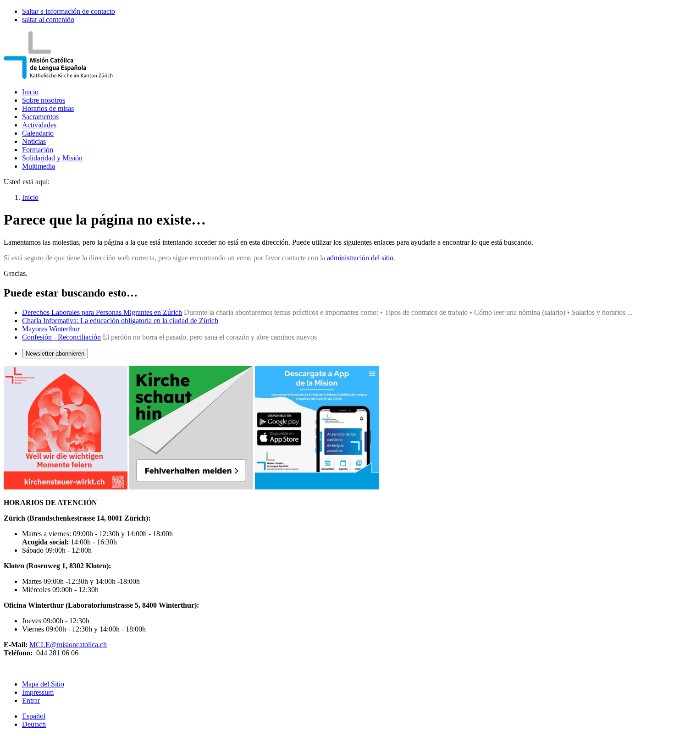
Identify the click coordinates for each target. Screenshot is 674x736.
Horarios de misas (48, 108)
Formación (37, 150)
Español (33, 716)
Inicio (30, 92)
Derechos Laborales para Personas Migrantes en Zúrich (102, 312)
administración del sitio (360, 258)
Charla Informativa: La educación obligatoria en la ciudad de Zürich (120, 320)
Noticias (34, 141)
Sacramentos (40, 117)
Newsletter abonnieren (55, 353)
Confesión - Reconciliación (61, 337)
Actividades (39, 125)
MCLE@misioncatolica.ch (68, 644)
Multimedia (38, 166)
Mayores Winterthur (51, 329)
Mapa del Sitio (43, 684)
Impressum (38, 692)
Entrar (31, 700)
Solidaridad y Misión (52, 158)
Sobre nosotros (43, 100)
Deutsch (34, 724)
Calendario (38, 133)
